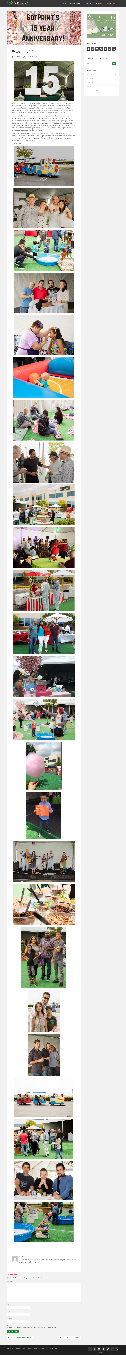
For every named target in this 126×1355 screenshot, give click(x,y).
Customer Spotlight (111, 3)
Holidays (89, 86)
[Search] (114, 63)
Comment (10, 1281)
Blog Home (63, 3)
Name (9, 1304)
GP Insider (99, 3)
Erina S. (26, 57)
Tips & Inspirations (75, 3)
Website (9, 1318)
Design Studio (88, 3)
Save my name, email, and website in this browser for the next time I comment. (32, 1327)
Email (9, 1311)
